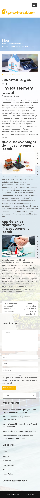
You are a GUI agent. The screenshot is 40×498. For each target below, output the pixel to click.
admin (18, 96)
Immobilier (7, 461)
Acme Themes (28, 494)
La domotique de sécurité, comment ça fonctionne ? (10, 307)
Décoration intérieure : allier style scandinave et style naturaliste (29, 308)
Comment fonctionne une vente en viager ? (20, 431)
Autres (5, 451)
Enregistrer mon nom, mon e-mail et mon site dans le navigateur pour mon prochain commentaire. (20, 380)
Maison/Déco (8, 474)
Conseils (5, 75)
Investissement (14, 75)
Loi (4, 470)
